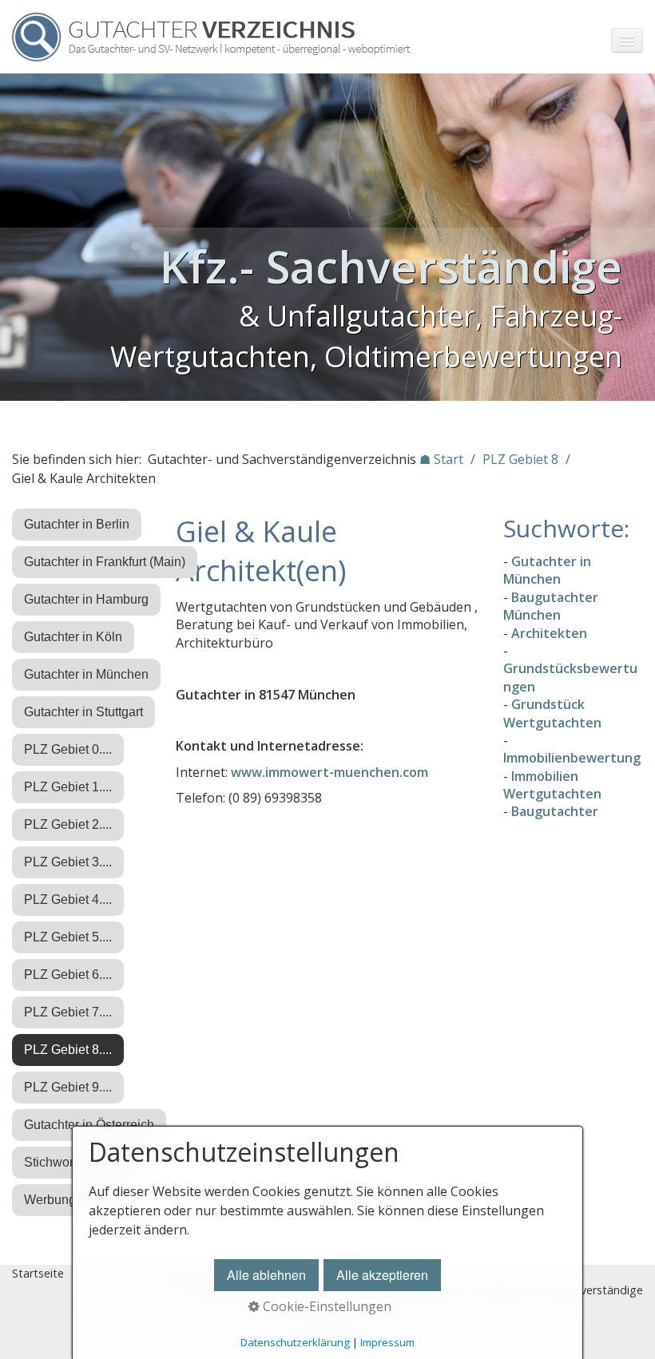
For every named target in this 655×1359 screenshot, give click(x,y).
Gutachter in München (86, 674)
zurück (16, 240)
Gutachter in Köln (73, 637)
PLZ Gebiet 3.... (68, 862)
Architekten (549, 633)
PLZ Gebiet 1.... (68, 787)
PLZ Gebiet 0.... (68, 749)
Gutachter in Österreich (89, 1124)
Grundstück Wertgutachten (552, 713)
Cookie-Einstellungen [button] (325, 1306)
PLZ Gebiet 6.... (68, 974)
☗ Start (441, 459)
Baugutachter (554, 811)
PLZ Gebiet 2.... (68, 824)
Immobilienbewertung (572, 758)
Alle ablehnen (266, 1275)
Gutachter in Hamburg (86, 599)
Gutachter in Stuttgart (83, 712)
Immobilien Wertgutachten (552, 784)
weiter (639, 240)
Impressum (387, 1342)
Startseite (38, 1273)
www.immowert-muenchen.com (329, 772)
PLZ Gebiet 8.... (68, 1049)
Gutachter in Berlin (76, 524)
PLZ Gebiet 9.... (68, 1087)
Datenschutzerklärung (295, 1342)
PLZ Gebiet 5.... (68, 937)
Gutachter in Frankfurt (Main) (104, 562)
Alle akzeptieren (382, 1275)
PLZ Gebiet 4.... (68, 899)
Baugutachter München (550, 606)
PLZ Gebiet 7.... (68, 1012)
